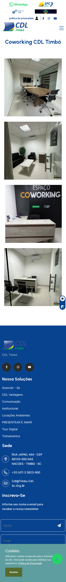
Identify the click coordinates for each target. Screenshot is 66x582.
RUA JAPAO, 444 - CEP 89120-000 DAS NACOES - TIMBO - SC (27, 459)
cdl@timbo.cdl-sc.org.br (23, 483)
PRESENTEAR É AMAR (17, 422)
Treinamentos (11, 436)
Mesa (18, 230)
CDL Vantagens (12, 394)
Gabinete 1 (23, 293)
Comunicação (11, 401)
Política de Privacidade (21, 18)
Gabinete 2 (23, 167)
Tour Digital (10, 429)
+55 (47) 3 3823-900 (26, 472)
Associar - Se (11, 387)
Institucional (10, 408)
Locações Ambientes (16, 415)
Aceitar (14, 572)
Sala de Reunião (28, 103)
